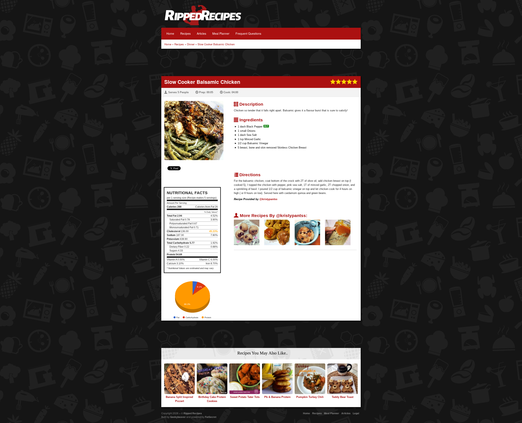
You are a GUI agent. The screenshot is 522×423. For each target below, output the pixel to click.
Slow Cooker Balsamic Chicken (216, 44)
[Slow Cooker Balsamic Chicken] (192, 128)
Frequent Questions (248, 33)
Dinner (191, 44)
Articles (201, 33)
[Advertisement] (261, 62)
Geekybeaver (178, 417)
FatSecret (210, 417)
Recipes (185, 33)
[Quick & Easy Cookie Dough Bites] (246, 232)
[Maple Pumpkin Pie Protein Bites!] (277, 232)
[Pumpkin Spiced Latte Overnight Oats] (338, 232)
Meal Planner (220, 33)
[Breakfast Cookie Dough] (307, 232)
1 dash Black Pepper (250, 126)
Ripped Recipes (202, 17)
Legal (356, 413)
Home (170, 33)
